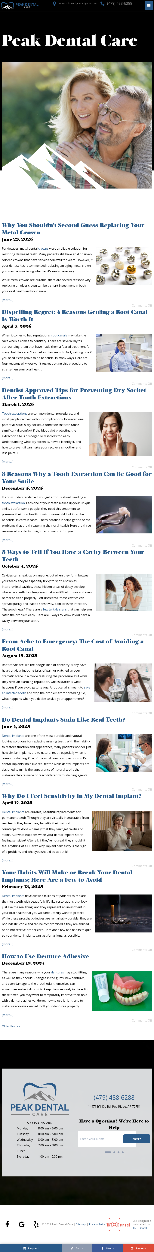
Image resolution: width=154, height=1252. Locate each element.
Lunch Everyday (23, 1154)
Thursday (23, 1145)
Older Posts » (11, 1026)
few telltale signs (55, 609)
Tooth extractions (14, 413)
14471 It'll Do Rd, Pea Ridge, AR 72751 (78, 3)
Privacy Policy (97, 1224)
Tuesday (23, 1134)
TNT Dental (140, 1228)
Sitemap (81, 1224)
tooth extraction (13, 503)
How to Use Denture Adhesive (45, 956)
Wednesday (25, 1140)
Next (136, 1139)
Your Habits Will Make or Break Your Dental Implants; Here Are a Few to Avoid (67, 876)
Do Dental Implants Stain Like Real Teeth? (63, 719)
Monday (22, 1128)
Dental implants (13, 736)
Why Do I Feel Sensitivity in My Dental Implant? (72, 796)
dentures (57, 972)
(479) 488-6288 (119, 3)
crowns (43, 248)
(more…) (7, 300)
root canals (59, 335)
